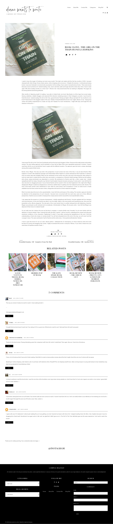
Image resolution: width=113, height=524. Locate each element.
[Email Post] (58, 230)
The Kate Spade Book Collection (56, 275)
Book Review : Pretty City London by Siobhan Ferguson (95, 277)
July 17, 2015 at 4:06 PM (23, 409)
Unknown (12, 409)
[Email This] (66, 55)
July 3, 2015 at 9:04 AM (29, 337)
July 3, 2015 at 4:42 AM (19, 322)
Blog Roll (100, 7)
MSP (10, 298)
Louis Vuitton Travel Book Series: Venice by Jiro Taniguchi (18, 279)
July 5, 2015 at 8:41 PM (21, 391)
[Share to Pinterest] (75, 55)
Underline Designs (28, 522)
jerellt (12, 392)
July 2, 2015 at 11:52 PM (18, 298)
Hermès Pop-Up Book (37, 274)
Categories (93, 7)
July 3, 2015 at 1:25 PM (18, 352)
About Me (75, 7)
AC (10, 374)
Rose (10, 352)
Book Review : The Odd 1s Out (76, 275)
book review (56, 236)
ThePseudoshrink (15, 337)
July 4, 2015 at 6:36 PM (17, 374)
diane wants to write (14, 522)
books (64, 236)
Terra (11, 322)
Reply (9, 315)
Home (69, 7)
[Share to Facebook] (72, 55)
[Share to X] (69, 55)
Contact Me (84, 7)
